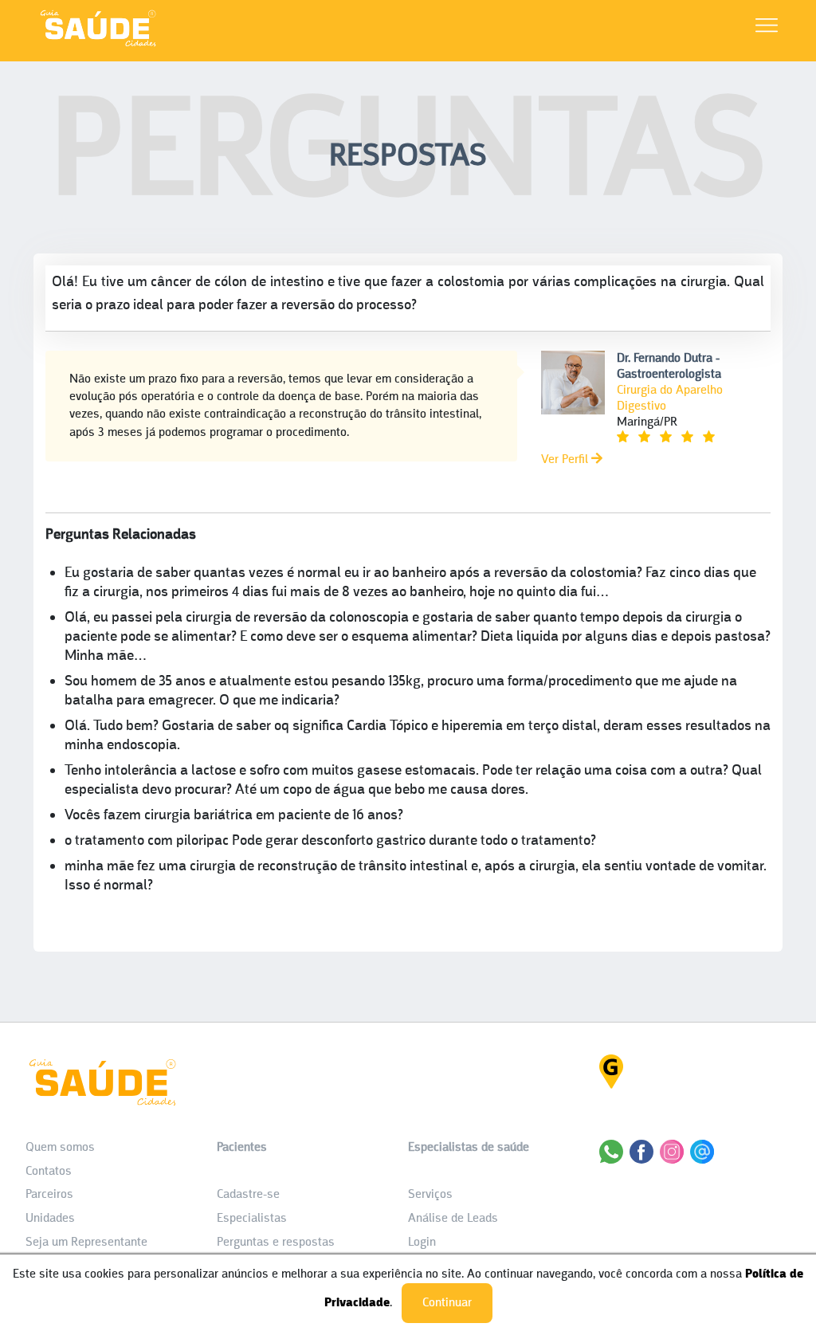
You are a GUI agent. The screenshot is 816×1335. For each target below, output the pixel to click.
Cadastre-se (248, 1194)
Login (422, 1242)
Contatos (49, 1171)
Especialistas (252, 1218)
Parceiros (49, 1194)
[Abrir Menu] (767, 28)
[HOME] (98, 46)
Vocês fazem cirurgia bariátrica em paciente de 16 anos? (234, 815)
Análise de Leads (453, 1218)
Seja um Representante (86, 1242)
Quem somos (60, 1147)
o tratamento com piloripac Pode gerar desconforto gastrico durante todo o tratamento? (330, 841)
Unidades (50, 1218)
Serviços (430, 1194)
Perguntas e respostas (276, 1242)
